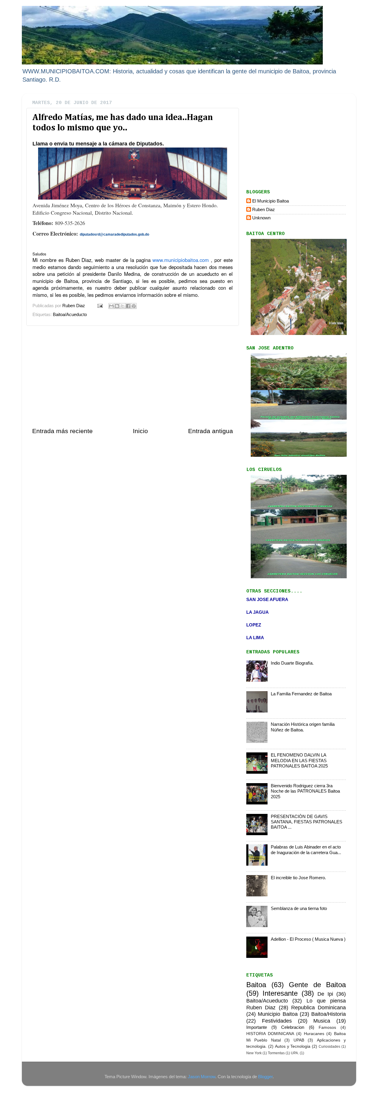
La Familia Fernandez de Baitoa (301, 693)
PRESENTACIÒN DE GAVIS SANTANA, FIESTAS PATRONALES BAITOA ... (306, 822)
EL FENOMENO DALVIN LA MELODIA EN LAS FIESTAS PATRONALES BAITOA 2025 (299, 760)
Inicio (140, 431)
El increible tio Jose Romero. (298, 877)
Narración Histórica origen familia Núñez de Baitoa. (303, 727)
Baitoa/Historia (328, 1014)
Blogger (265, 1076)
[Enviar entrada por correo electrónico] (99, 305)
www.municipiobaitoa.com (180, 259)
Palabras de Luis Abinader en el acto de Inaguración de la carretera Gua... (306, 849)
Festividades (277, 1021)
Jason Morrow (201, 1076)
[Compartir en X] (123, 306)
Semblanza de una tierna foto (299, 908)
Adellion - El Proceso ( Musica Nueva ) (308, 939)
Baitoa (256, 985)
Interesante (280, 993)
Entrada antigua (210, 431)
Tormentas (276, 1053)
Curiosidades (329, 1046)
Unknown (261, 217)
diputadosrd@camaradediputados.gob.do (114, 234)
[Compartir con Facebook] (128, 306)
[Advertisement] (132, 376)
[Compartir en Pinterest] (134, 306)
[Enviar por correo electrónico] (111, 306)
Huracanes (314, 1033)
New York (254, 1053)
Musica (321, 1021)
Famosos (327, 1027)
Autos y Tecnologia (293, 1046)
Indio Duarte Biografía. (292, 662)
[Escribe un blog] (117, 306)
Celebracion (292, 1027)
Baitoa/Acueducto (70, 314)
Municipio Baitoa (277, 1014)
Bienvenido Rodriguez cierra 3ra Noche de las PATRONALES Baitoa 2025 (305, 791)
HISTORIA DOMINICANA (270, 1033)
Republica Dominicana (318, 1007)
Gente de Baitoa (317, 985)
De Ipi (325, 994)
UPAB (299, 1040)
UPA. (295, 1053)
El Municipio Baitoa (270, 200)
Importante (256, 1027)
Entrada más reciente (62, 431)
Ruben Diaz (263, 209)
